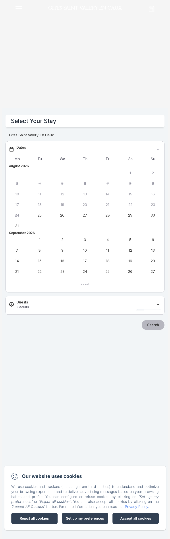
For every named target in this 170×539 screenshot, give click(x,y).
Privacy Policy (136, 506)
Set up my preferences (85, 518)
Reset (85, 284)
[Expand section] (158, 304)
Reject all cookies (34, 518)
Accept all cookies (135, 518)
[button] (130, 173)
